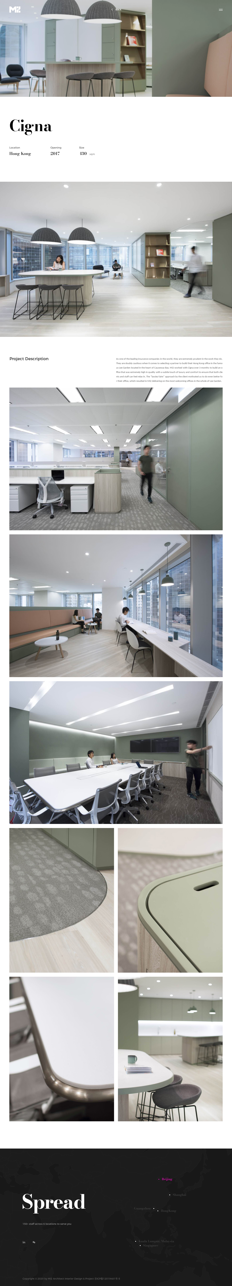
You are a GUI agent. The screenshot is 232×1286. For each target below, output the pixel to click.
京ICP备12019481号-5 (107, 1278)
